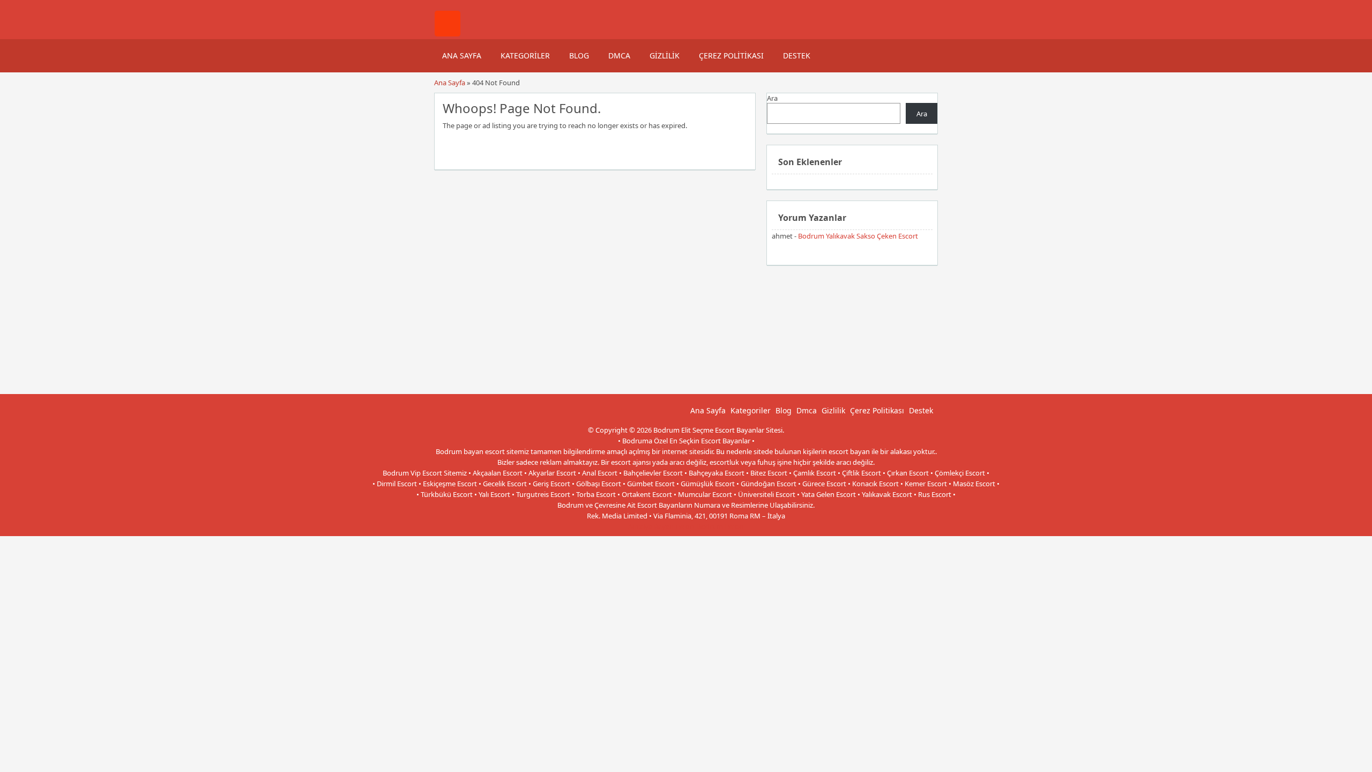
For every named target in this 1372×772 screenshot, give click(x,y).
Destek (796, 55)
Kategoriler (525, 55)
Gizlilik (665, 55)
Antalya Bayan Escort (661, 526)
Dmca (619, 55)
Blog (579, 55)
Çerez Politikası (731, 55)
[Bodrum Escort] (447, 34)
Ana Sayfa (461, 55)
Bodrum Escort (720, 526)
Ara (772, 98)
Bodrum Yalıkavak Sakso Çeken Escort (858, 236)
